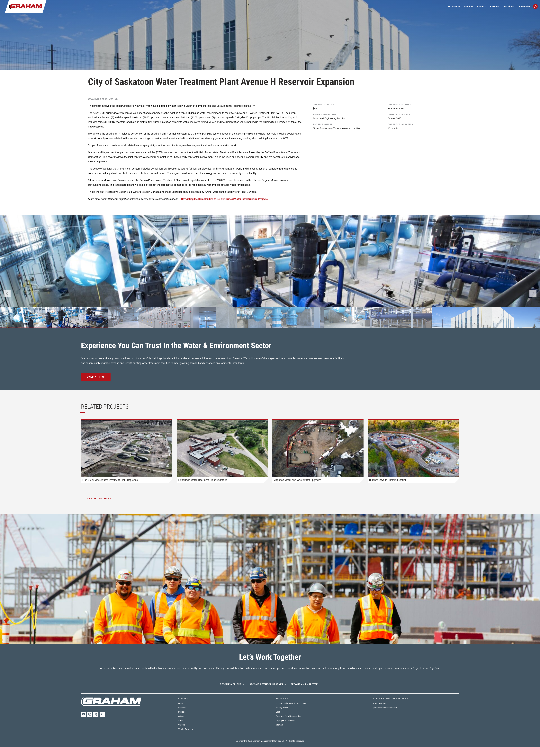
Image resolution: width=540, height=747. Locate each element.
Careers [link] (494, 7)
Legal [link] (278, 712)
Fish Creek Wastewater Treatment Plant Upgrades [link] (110, 480)
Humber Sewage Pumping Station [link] (388, 480)
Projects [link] (468, 7)
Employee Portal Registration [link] (288, 716)
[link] (26, 6)
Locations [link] (508, 7)
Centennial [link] (524, 7)
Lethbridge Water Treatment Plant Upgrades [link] (202, 480)
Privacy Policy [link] (282, 708)
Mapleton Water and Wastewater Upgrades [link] (297, 480)
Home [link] (181, 703)
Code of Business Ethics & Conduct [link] (291, 703)
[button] (532, 293)
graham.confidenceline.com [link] (385, 708)
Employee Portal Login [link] (285, 720)
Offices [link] (181, 716)
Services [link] (181, 708)
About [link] (181, 720)
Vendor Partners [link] (185, 729)
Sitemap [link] (279, 725)
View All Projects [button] (99, 498)
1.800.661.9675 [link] (380, 703)
